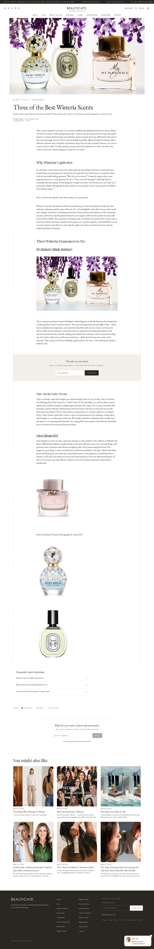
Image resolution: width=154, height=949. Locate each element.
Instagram (104, 920)
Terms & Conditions (85, 913)
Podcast (117, 15)
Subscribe (129, 8)
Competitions (61, 917)
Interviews (105, 15)
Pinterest (28, 708)
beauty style (21, 100)
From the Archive (84, 904)
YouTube (122, 920)
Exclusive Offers (83, 917)
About (35, 15)
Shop (44, 15)
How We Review (84, 908)
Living (80, 15)
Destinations (91, 15)
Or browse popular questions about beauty (77, 741)
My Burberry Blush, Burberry (54, 249)
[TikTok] (8, 8)
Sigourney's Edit (83, 899)
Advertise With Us (62, 908)
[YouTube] (12, 8)
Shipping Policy (83, 922)
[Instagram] (5, 8)
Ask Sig (97, 736)
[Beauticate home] (77, 7)
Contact (81, 931)
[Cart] (148, 8)
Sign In (141, 8)
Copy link (55, 708)
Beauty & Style (56, 15)
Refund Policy (61, 926)
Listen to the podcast (82, 2)
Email (41, 708)
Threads (128, 920)
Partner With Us (83, 926)
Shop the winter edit (107, 2)
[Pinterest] (15, 8)
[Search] (136, 8)
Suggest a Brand (61, 931)
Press (58, 904)
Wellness (70, 15)
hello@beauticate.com (108, 915)
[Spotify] (19, 8)
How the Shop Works (63, 922)
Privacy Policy (61, 913)
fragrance (38, 100)
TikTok (111, 920)
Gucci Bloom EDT (47, 435)
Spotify (140, 920)
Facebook (134, 920)
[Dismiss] (151, 936)
